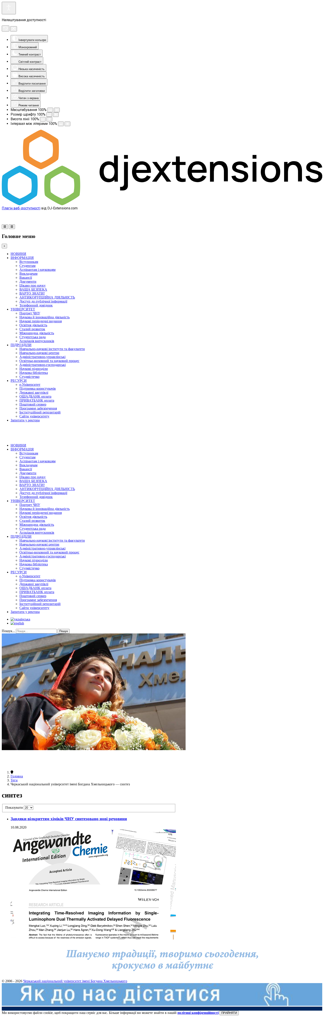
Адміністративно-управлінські (42, 357)
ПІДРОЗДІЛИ (21, 345)
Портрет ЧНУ (29, 313)
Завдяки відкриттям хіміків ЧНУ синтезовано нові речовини (69, 818)
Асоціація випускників (36, 341)
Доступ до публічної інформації (43, 301)
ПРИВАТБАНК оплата (36, 400)
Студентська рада (32, 337)
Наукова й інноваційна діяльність (44, 317)
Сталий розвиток (32, 329)
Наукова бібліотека (33, 373)
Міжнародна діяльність (36, 333)
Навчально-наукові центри (39, 353)
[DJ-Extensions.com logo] (162, 204)
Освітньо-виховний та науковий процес (49, 361)
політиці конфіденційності (198, 1013)
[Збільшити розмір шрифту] (56, 114)
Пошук (63, 631)
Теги (14, 780)
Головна (17, 776)
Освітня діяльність (33, 325)
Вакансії (25, 277)
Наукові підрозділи (33, 369)
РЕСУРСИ (19, 380)
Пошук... (8, 631)
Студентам (27, 266)
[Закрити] (13, 28)
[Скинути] (5, 28)
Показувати (14, 807)
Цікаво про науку (32, 285)
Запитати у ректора (25, 420)
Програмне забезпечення (38, 408)
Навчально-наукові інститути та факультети (52, 349)
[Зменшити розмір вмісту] (50, 110)
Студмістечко (29, 376)
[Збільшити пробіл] (67, 124)
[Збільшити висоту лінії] (49, 119)
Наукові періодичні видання (40, 321)
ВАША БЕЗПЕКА (33, 289)
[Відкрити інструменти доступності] (9, 8)
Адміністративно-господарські (42, 365)
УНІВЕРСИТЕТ (23, 309)
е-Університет (29, 384)
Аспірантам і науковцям (37, 269)
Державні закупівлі (33, 392)
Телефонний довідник (36, 305)
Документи (27, 281)
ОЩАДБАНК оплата (35, 396)
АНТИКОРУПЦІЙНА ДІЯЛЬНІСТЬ (47, 297)
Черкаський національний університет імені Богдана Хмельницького (75, 981)
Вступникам (28, 262)
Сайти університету (34, 416)
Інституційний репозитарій (40, 412)
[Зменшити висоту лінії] (43, 119)
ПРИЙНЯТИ (229, 1013)
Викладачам (28, 273)
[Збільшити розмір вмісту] (57, 110)
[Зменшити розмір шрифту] (49, 114)
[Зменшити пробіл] (61, 124)
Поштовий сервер (32, 404)
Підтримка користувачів (37, 388)
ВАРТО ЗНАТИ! (32, 293)
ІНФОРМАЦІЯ (22, 258)
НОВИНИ (18, 254)
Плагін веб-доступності (21, 208)
